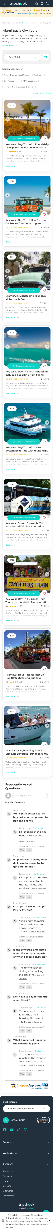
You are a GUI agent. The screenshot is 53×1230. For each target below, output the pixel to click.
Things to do (36, 23)
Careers (7, 1186)
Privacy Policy (12, 1218)
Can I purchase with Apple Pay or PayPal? (29, 908)
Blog (5, 1181)
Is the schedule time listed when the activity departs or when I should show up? (30, 953)
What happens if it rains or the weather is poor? (30, 1042)
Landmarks (8, 1195)
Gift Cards (8, 1190)
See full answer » (27, 841)
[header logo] (18, 3)
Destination (7, 23)
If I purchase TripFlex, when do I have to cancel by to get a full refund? (30, 863)
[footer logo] (26, 1205)
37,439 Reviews (22, 13)
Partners (7, 1176)
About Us (8, 1171)
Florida (18, 23)
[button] (22, 850)
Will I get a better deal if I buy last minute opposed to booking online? (30, 817)
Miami (26, 23)
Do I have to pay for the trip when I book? (30, 998)
